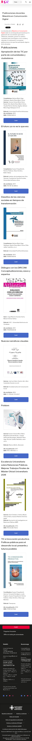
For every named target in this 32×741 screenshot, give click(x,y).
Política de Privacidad (14, 716)
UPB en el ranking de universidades (14, 634)
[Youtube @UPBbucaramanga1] (27, 696)
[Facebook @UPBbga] (21, 696)
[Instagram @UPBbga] (30, 696)
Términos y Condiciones (21, 713)
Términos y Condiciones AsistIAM (14, 726)
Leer (16, 120)
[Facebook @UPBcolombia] (3, 696)
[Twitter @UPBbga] (24, 696)
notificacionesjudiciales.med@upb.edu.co (10, 688)
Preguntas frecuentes (10, 631)
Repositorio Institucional (7, 713)
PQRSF (16, 627)
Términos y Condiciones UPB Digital (14, 723)
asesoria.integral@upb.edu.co (10, 656)
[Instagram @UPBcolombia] (12, 696)
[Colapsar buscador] (26, 2)
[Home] (4, 2)
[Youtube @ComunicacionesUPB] (9, 696)
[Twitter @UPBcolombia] (6, 696)
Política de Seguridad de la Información (14, 719)
